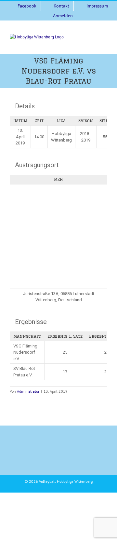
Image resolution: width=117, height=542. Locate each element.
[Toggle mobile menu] (104, 37)
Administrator (28, 391)
